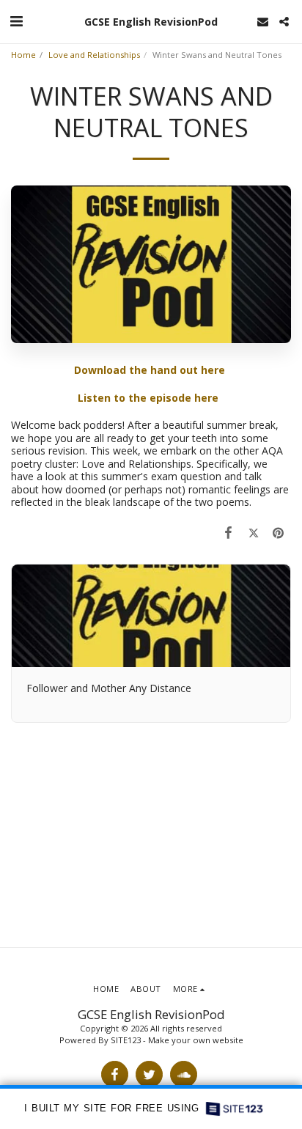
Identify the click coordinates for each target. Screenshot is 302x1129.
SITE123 (126, 1039)
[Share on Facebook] (228, 532)
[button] (16, 21)
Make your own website (195, 1039)
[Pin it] (278, 532)
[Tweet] (253, 532)
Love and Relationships (94, 54)
